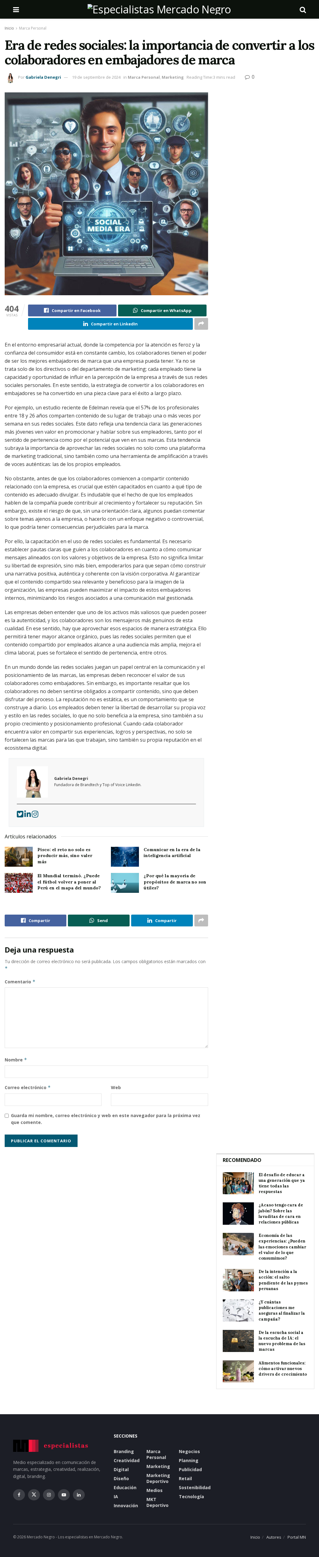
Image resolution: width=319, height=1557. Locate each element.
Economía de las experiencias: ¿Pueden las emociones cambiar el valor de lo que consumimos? (282, 1247)
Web (116, 1087)
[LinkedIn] (28, 815)
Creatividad (127, 1460)
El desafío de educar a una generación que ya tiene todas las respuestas (282, 1183)
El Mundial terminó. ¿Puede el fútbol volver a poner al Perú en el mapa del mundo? (69, 882)
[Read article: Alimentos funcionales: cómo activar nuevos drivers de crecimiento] (238, 1371)
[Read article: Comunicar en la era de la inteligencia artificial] (125, 857)
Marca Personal (32, 28)
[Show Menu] (16, 9)
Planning (188, 1460)
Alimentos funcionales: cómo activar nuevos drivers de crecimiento (283, 1368)
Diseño (121, 1478)
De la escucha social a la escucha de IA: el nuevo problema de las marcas (282, 1341)
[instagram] (35, 815)
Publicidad (190, 1469)
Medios (154, 1490)
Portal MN (297, 1537)
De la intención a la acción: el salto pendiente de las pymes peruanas (283, 1280)
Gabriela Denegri (43, 77)
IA (116, 1496)
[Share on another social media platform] (201, 324)
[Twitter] (20, 815)
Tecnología (191, 1496)
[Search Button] (303, 9)
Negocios (189, 1451)
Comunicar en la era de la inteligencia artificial (172, 853)
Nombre (16, 1060)
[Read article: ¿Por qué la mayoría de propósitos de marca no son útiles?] (125, 883)
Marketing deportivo (158, 1478)
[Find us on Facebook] (19, 1494)
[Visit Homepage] (159, 9)
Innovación (126, 1505)
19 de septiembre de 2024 (96, 77)
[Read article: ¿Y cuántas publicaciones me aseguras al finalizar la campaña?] (238, 1310)
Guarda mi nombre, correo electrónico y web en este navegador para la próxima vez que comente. (105, 1118)
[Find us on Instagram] (49, 1494)
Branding (124, 1451)
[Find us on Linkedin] (79, 1494)
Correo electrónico (28, 1087)
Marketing (173, 77)
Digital (121, 1469)
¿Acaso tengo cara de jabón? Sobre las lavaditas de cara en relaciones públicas (281, 1213)
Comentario (20, 982)
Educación (125, 1487)
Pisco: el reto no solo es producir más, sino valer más (64, 856)
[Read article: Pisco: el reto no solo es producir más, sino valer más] (19, 857)
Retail (185, 1478)
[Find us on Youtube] (64, 1494)
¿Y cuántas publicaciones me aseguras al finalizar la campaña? (282, 1310)
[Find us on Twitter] (34, 1494)
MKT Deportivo (157, 1502)
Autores (273, 1537)
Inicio (9, 28)
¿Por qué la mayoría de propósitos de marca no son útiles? (175, 882)
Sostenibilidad (195, 1487)
